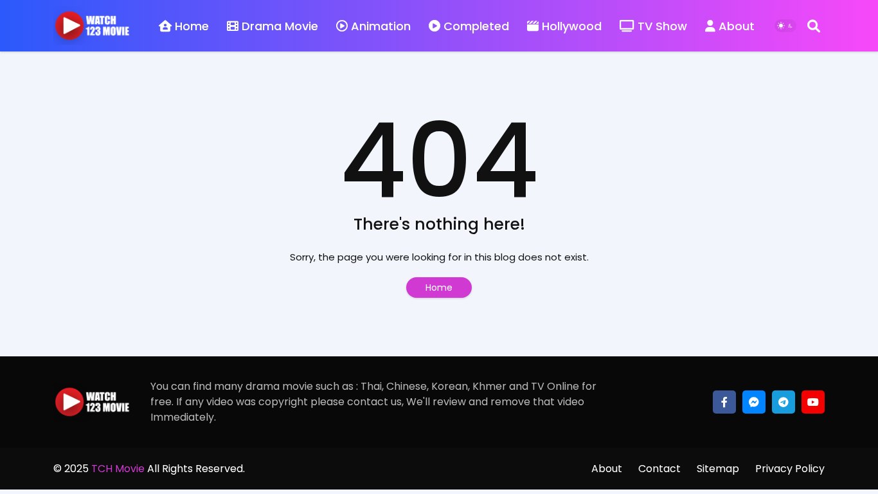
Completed (476, 26)
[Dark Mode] (785, 25)
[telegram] (783, 402)
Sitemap (718, 468)
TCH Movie (118, 468)
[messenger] (754, 402)
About (737, 26)
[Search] (814, 26)
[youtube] (813, 402)
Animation (381, 26)
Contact (659, 468)
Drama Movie (280, 26)
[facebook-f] (724, 402)
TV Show (662, 26)
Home (192, 26)
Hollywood (572, 26)
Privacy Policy (790, 468)
